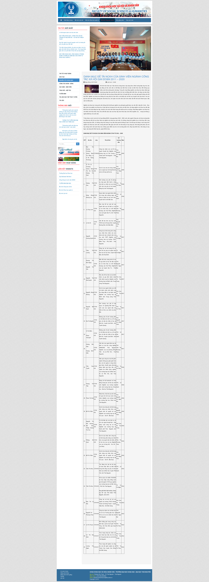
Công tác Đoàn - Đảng (66, 78)
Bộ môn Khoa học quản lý (92, 20)
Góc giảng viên (120, 20)
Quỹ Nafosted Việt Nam (65, 187)
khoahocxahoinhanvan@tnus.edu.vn (103, 572)
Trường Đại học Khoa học (65, 184)
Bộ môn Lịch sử (79, 20)
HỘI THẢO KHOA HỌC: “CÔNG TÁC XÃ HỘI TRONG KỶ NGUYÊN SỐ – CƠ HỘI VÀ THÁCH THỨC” (71, 37)
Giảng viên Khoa (64, 567)
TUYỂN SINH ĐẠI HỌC (65, 194)
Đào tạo (61, 71)
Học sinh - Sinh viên (65, 81)
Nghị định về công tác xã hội (69, 134)
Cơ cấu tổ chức (64, 566)
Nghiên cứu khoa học (66, 75)
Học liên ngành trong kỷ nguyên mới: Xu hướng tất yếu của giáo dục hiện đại (72, 43)
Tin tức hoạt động (65, 68)
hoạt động (67, 157)
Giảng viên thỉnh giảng (66, 569)
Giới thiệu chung (68, 20)
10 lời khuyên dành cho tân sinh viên (68, 32)
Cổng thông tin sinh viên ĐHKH (67, 191)
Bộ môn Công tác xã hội (107, 20)
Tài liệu (61, 95)
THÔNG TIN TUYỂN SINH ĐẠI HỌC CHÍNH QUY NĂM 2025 (68, 115)
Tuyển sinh (62, 88)
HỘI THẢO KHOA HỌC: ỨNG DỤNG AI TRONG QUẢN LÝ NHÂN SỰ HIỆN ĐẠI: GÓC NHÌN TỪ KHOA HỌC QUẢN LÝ (71, 55)
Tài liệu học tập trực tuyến (68, 92)
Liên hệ (62, 573)
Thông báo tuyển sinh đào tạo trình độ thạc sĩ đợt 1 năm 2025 (68, 121)
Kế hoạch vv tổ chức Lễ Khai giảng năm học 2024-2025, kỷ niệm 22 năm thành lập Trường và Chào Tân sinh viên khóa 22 (68, 128)
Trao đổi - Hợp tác (65, 85)
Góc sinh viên (129, 20)
